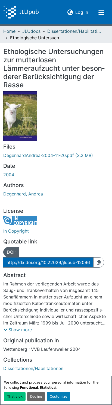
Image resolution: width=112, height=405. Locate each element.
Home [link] (9, 31)
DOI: (11, 252)
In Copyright (16, 231)
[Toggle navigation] (101, 12)
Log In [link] (81, 12)
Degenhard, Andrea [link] (23, 194)
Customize (58, 396)
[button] (21, 12)
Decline (36, 396)
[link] (56, 155)
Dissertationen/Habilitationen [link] (74, 31)
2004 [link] (8, 174)
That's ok (15, 396)
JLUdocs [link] (31, 31)
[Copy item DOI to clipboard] (98, 262)
